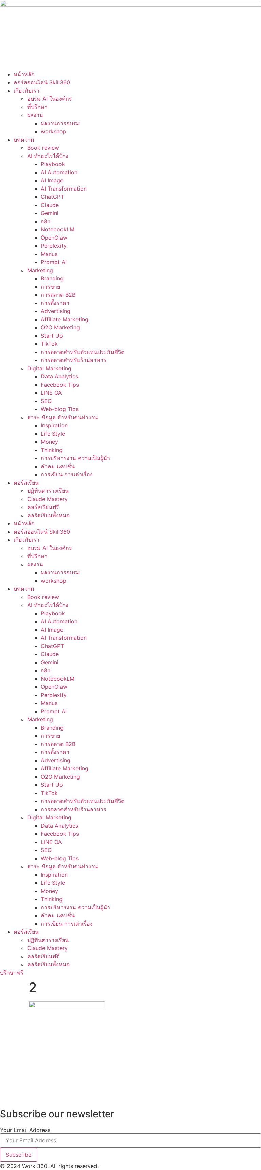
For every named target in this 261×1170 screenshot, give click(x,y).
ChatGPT (52, 196)
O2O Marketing (60, 327)
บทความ (24, 139)
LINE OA (51, 392)
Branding (52, 278)
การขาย (50, 286)
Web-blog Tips (60, 409)
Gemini (49, 213)
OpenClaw (54, 237)
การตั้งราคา (55, 302)
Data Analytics (59, 376)
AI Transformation (64, 188)
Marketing (40, 270)
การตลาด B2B (58, 294)
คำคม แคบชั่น (58, 466)
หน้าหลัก (24, 74)
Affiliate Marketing (64, 319)
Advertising (55, 311)
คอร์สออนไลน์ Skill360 (42, 82)
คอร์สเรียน (26, 482)
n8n (45, 221)
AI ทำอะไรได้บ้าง (47, 155)
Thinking (52, 449)
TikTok (49, 343)
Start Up (52, 335)
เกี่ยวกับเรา (26, 90)
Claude (50, 204)
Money (49, 441)
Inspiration (54, 425)
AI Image (52, 180)
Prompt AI (54, 262)
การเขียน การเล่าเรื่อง (67, 474)
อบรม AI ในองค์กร (49, 98)
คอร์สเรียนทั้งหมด (48, 515)
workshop (53, 131)
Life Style (53, 433)
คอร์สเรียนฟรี (43, 507)
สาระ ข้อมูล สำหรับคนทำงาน (62, 417)
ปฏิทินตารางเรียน (48, 490)
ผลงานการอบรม (60, 123)
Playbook (53, 164)
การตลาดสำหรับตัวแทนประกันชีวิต (82, 351)
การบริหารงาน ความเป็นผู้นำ (75, 458)
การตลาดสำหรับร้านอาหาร (73, 360)
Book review (43, 147)
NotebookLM (57, 229)
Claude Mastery (47, 498)
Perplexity (54, 245)
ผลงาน (35, 115)
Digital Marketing (49, 368)
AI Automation (59, 172)
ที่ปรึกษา (37, 106)
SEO (46, 400)
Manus (49, 253)
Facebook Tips (60, 384)
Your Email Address (25, 1130)
